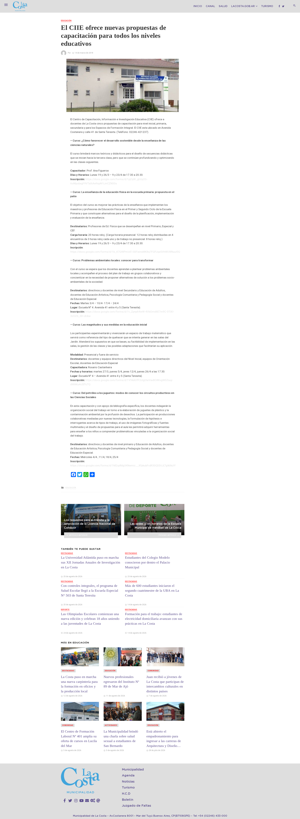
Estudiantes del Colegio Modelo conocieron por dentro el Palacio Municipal (147, 562)
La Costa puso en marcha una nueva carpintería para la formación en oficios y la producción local (79, 684)
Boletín (127, 799)
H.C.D (126, 793)
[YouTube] (81, 801)
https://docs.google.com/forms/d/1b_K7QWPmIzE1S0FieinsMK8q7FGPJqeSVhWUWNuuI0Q (125, 251)
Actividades (111, 725)
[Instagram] (76, 801)
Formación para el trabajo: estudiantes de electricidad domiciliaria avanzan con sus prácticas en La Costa (153, 619)
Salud (223, 6)
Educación (66, 20)
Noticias (128, 781)
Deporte (65, 609)
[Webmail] (98, 801)
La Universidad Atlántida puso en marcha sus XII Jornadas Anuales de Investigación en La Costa (90, 562)
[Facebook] (64, 801)
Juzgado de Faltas (136, 805)
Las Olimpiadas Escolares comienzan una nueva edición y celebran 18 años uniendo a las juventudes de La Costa (90, 619)
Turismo (267, 6)
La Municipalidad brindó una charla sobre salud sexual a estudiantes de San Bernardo (121, 738)
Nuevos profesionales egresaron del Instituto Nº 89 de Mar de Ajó (121, 681)
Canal (210, 6)
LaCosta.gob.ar (243, 6)
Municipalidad (133, 769)
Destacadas (67, 553)
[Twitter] (70, 801)
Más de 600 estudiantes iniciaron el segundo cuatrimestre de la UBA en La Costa (152, 590)
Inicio (197, 6)
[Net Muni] (92, 801)
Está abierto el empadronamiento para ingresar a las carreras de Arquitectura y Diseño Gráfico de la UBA (163, 738)
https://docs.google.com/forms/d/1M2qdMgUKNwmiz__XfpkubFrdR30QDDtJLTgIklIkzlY (123, 465)
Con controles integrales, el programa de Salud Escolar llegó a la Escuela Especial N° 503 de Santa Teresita (89, 590)
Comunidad (153, 671)
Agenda (128, 775)
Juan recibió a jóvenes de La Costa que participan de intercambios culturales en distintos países (165, 684)
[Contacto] (87, 801)
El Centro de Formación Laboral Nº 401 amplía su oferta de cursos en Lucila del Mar (79, 738)
